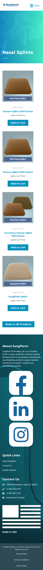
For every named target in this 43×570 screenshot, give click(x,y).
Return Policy (21, 566)
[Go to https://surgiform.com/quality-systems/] (21, 519)
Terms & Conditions (21, 560)
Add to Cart (18, 122)
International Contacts (15, 498)
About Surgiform (9, 461)
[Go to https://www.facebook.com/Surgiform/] (21, 384)
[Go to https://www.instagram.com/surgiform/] (21, 435)
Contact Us (7, 466)
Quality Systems (9, 470)
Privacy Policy (21, 554)
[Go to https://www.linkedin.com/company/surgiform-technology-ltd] (21, 410)
